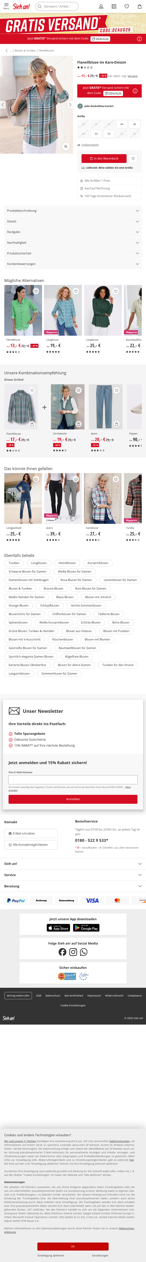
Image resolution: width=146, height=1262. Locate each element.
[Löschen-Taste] (74, 6)
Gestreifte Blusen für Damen (28, 648)
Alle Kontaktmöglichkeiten (30, 845)
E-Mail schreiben (22, 834)
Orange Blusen (18, 605)
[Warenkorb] (139, 6)
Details (11, 221)
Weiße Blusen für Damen (74, 571)
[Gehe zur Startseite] (21, 6)
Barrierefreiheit (74, 995)
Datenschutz (52, 995)
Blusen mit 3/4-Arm (98, 597)
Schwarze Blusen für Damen (27, 571)
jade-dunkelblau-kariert (99, 106)
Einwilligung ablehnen (51, 1255)
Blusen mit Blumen (97, 639)
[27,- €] (103, 498)
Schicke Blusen (91, 622)
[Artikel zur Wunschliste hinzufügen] (133, 158)
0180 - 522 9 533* (91, 840)
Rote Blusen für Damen (90, 588)
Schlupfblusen (49, 605)
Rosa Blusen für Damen (76, 580)
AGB (38, 995)
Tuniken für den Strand (117, 665)
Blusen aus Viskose (79, 631)
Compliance (135, 995)
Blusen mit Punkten (116, 631)
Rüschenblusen (62, 639)
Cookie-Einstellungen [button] (73, 1005)
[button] (6, 6)
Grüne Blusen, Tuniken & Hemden (31, 631)
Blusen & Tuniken (25, 50)
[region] (73, 1195)
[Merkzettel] (126, 6)
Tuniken (14, 563)
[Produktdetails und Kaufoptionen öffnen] (32, 424)
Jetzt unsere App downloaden (73, 919)
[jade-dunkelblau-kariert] (80, 106)
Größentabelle (90, 144)
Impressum (94, 995)
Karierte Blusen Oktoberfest (27, 665)
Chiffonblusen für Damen (69, 614)
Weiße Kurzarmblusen (54, 622)
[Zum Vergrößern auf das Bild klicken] (66, 146)
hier (131, 1160)
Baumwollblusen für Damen (77, 648)
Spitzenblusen (18, 622)
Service (10, 875)
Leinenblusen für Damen (120, 580)
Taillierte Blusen (108, 614)
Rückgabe (13, 232)
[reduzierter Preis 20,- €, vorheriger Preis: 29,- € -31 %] (106, 407)
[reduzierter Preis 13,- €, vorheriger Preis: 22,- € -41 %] (23, 310)
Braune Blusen (53, 588)
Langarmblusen (19, 673)
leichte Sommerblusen (86, 605)
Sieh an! (10, 863)
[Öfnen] (139, 39)
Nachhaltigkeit (16, 243)
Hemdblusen (46, 50)
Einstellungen (100, 1255)
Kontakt (10, 822)
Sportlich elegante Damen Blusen (31, 657)
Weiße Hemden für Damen (27, 597)
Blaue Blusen (65, 597)
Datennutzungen (120, 1141)
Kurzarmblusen (98, 563)
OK (73, 1246)
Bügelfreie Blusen (76, 657)
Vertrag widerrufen (18, 995)
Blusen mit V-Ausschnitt (25, 639)
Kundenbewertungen (21, 264)
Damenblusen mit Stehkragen (29, 580)
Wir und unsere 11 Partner (20, 1141)
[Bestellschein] (114, 6)
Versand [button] (132, 76)
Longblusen (39, 563)
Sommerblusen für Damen (59, 673)
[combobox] (62, 6)
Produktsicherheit (19, 253)
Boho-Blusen (120, 622)
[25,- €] (103, 310)
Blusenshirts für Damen (25, 614)
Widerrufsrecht (114, 995)
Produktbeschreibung (21, 211)
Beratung (11, 886)
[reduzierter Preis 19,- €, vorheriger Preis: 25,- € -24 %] (68, 407)
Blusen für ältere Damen (74, 665)
